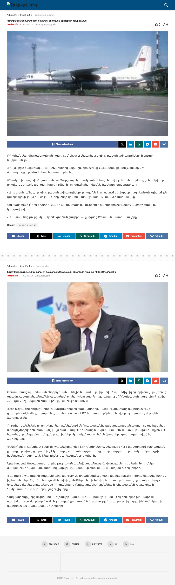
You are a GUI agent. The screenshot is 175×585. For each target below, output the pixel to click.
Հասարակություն (44, 15)
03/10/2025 (28, 24)
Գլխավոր (12, 15)
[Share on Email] (155, 144)
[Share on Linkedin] (130, 144)
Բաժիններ (26, 15)
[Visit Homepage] (22, 5)
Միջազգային (42, 266)
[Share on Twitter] (122, 144)
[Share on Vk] (164, 144)
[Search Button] (166, 5)
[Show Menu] (159, 5)
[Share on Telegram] (147, 144)
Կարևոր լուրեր (27, 225)
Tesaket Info (12, 24)
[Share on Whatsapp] (139, 144)
